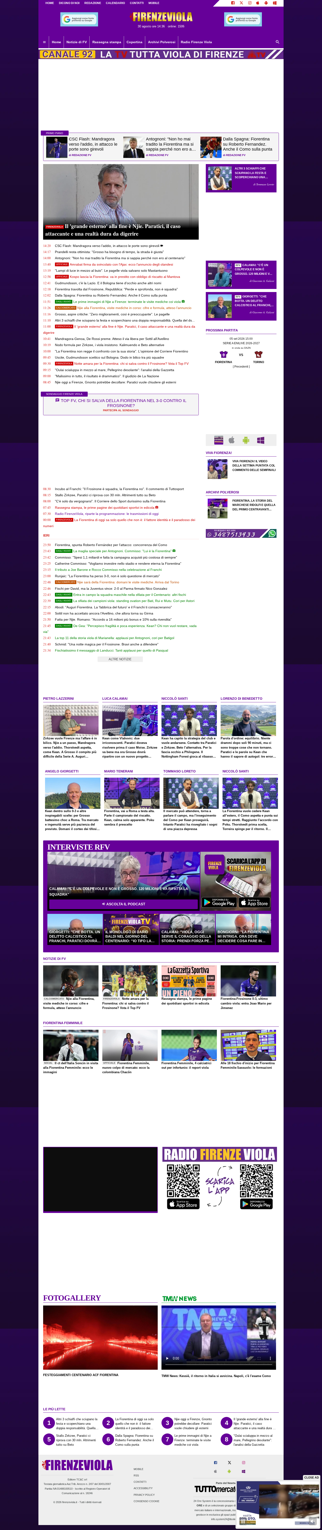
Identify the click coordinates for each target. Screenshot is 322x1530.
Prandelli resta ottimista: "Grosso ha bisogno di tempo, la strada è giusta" (109, 252)
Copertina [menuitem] (134, 42)
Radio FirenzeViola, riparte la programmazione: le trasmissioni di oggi (107, 514)
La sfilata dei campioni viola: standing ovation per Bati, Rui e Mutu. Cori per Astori (125, 601)
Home (49, 3)
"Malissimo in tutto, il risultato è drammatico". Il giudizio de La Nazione (107, 376)
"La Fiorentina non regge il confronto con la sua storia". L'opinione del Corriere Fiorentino (121, 351)
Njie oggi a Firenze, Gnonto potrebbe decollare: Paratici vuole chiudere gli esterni (115, 382)
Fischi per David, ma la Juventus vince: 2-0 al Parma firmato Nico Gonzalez (111, 588)
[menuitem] (44, 42)
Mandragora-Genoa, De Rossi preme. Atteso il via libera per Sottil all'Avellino (112, 339)
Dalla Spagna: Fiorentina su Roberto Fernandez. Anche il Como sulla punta (111, 295)
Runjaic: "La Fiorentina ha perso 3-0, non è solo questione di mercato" (107, 576)
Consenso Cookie (146, 1501)
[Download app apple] (258, 3)
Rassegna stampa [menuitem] (106, 42)
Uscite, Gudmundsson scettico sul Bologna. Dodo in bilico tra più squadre (109, 357)
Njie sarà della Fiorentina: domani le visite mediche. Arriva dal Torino (117, 582)
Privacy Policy (144, 1494)
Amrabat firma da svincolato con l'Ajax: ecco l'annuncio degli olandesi (114, 264)
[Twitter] (241, 3)
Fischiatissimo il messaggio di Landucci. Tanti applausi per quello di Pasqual (111, 650)
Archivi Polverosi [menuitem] (161, 42)
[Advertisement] (241, 574)
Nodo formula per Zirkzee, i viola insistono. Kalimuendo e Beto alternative (109, 345)
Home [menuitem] (56, 42)
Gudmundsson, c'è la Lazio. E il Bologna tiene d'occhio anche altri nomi (108, 283)
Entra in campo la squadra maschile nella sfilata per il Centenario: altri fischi (121, 595)
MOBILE (154, 3)
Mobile (138, 1469)
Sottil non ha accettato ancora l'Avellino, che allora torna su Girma (104, 613)
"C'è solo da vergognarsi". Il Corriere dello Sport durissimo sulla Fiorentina (110, 501)
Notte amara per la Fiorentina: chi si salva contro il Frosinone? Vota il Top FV (122, 363)
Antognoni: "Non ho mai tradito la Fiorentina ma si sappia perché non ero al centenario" (120, 258)
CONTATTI (137, 3)
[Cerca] (277, 42)
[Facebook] (233, 3)
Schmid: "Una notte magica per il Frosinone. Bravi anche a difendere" (106, 644)
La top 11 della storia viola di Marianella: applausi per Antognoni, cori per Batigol (114, 638)
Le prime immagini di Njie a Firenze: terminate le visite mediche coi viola (118, 302)
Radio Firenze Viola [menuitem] (196, 42)
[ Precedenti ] (241, 366)
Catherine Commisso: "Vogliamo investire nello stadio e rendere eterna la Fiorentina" (118, 563)
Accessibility (143, 1488)
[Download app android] (266, 3)
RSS (136, 1475)
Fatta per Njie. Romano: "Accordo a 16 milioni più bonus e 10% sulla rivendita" (113, 619)
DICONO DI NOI (69, 3)
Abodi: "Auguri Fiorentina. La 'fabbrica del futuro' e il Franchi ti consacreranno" (113, 607)
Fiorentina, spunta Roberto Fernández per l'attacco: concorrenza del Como (111, 545)
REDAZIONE (92, 3)
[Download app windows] (275, 3)
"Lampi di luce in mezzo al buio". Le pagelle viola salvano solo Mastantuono (111, 270)
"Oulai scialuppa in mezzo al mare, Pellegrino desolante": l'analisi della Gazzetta (114, 370)
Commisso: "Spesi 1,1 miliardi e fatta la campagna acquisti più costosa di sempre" (116, 557)
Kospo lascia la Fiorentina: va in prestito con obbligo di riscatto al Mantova (118, 277)
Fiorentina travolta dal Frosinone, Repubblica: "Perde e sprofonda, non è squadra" (116, 289)
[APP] (219, 439)
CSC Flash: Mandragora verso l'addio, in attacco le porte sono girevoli (107, 246)
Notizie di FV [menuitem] (76, 42)
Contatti (140, 1482)
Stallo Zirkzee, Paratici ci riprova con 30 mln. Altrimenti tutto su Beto (105, 495)
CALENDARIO (115, 3)
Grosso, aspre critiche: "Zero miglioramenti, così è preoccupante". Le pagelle (112, 314)
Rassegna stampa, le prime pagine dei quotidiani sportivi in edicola (104, 507)
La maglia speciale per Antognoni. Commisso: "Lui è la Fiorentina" (114, 551)
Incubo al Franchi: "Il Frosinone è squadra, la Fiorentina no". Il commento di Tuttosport (119, 489)
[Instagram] (250, 3)
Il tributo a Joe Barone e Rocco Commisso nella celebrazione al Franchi (108, 570)
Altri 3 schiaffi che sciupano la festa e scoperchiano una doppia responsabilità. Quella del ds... (125, 320)
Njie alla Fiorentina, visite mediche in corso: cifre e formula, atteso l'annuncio (123, 308)
